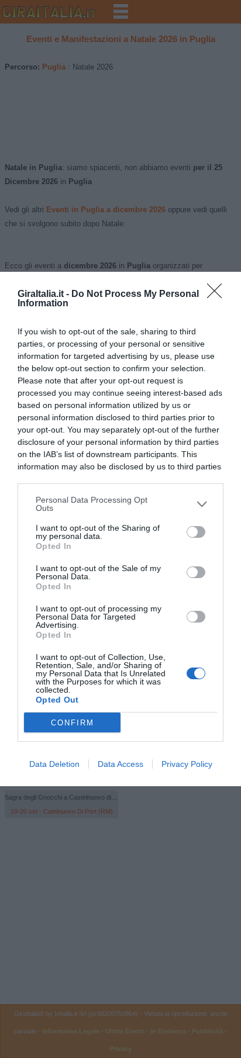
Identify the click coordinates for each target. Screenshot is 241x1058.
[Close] (218, 294)
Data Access (120, 764)
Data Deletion (54, 764)
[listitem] (120, 504)
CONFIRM (72, 722)
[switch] (196, 532)
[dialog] (120, 529)
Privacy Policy (186, 764)
